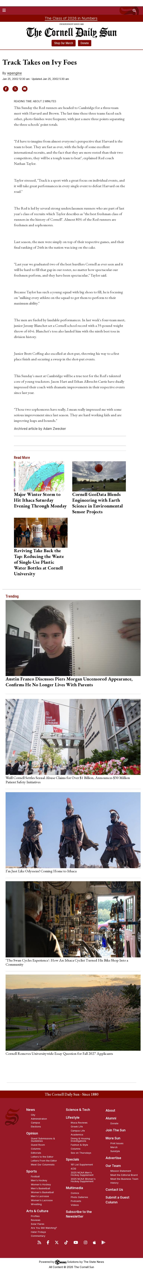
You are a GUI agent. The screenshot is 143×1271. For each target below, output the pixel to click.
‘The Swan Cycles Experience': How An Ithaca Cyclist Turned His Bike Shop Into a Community (67, 962)
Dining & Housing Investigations (80, 1139)
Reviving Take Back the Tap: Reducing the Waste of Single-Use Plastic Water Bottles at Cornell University (39, 562)
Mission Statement (120, 1171)
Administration (39, 1118)
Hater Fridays (38, 1232)
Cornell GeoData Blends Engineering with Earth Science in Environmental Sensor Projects (97, 503)
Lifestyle (73, 1117)
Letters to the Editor (42, 1156)
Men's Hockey (39, 1180)
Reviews (35, 1220)
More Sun (113, 1138)
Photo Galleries (79, 1197)
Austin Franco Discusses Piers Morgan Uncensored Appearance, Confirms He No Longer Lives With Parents (69, 682)
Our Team (113, 1166)
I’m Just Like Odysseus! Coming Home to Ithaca (41, 871)
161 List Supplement (82, 1164)
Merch (113, 1147)
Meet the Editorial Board (124, 1175)
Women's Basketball (42, 1192)
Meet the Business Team (124, 1179)
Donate (84, 43)
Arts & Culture (37, 1211)
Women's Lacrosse (42, 1200)
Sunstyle (115, 1151)
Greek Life (77, 1126)
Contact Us (114, 1189)
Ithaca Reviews (79, 1122)
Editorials (36, 1152)
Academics (77, 1134)
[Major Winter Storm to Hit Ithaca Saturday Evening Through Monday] (40, 476)
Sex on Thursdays (81, 1152)
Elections (36, 1126)
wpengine (14, 73)
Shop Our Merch (63, 43)
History (114, 1182)
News (30, 1110)
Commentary (38, 1235)
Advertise (113, 1158)
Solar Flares (37, 1224)
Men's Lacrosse (40, 1196)
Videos (75, 1205)
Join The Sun (115, 1130)
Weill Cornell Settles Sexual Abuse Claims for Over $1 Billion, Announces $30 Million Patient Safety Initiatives (68, 779)
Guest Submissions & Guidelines (43, 1139)
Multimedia (74, 1188)
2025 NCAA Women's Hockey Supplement (83, 1180)
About (110, 1110)
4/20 (73, 1168)
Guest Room (38, 1144)
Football (35, 1176)
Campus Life (78, 1130)
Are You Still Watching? (44, 1227)
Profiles (35, 1216)
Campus (35, 1122)
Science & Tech (78, 1110)
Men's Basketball (40, 1188)
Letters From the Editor (44, 1160)
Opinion (32, 1133)
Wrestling (36, 1204)
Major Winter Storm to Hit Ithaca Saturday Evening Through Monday (40, 500)
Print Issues (116, 1143)
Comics (75, 1193)
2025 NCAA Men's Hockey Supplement (82, 1173)
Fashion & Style (79, 1144)
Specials (72, 1159)
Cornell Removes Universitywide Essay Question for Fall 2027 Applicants (59, 1053)
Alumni (111, 1118)
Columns (36, 1148)
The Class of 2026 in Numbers (71, 18)
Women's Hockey (41, 1184)
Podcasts (76, 1201)
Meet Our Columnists (43, 1164)
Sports (31, 1171)
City (33, 1114)
